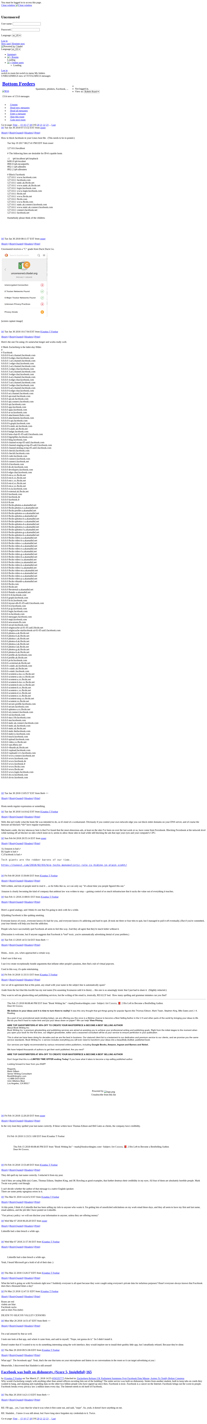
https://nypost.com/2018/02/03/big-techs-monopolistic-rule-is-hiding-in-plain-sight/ (64, 865)
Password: (6, 29)
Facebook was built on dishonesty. (43, 1372)
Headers (28, 133)
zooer (43, 127)
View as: (79, 91)
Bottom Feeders (18, 83)
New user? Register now (13, 43)
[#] (2, 127)
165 (89, 1372)
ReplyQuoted (16, 133)
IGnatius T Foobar (49, 331)
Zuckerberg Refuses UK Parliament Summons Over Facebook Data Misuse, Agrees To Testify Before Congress (130, 1378)
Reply (4, 133)
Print (37, 133)
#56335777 (58, 1378)
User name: (6, 23)
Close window (8, 5)
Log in (4, 41)
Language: (6, 35)
